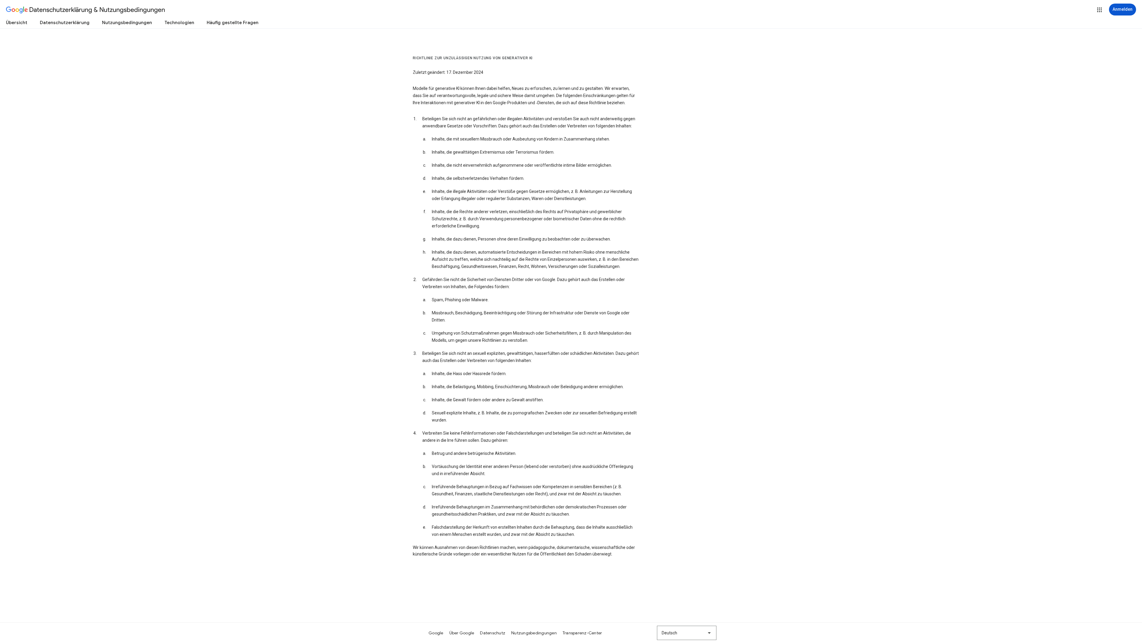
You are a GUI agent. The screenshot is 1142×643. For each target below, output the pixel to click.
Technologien (179, 22)
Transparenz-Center (582, 633)
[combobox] (686, 633)
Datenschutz (492, 633)
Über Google (461, 633)
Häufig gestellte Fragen (232, 22)
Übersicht (16, 22)
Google (436, 633)
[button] (1099, 10)
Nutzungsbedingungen (127, 22)
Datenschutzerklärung (65, 22)
